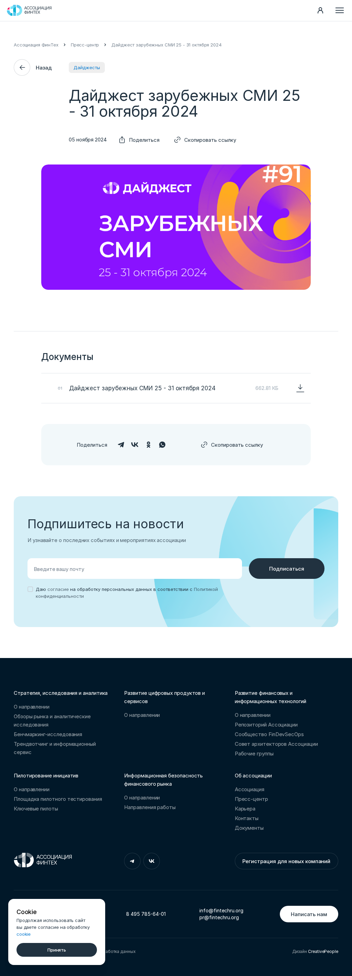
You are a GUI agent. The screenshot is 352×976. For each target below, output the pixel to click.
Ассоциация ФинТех (36, 44)
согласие (58, 589)
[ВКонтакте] (134, 444)
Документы (249, 828)
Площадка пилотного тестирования (58, 799)
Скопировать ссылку (210, 140)
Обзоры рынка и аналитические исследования (52, 720)
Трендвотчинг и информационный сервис (55, 748)
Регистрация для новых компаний (286, 861)
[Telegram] (121, 444)
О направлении (32, 706)
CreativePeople (323, 951)
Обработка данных (116, 951)
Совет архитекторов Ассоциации (276, 744)
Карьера (245, 808)
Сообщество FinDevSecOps (269, 734)
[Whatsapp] (162, 444)
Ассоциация (249, 789)
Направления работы (150, 807)
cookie (23, 934)
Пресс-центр (85, 44)
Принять (56, 950)
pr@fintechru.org (219, 917)
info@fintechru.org (221, 910)
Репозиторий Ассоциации (266, 724)
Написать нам (309, 914)
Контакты (246, 818)
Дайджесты (87, 67)
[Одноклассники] (148, 444)
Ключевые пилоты (36, 808)
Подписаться (286, 568)
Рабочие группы (254, 753)
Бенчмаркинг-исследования (48, 734)
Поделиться (144, 140)
